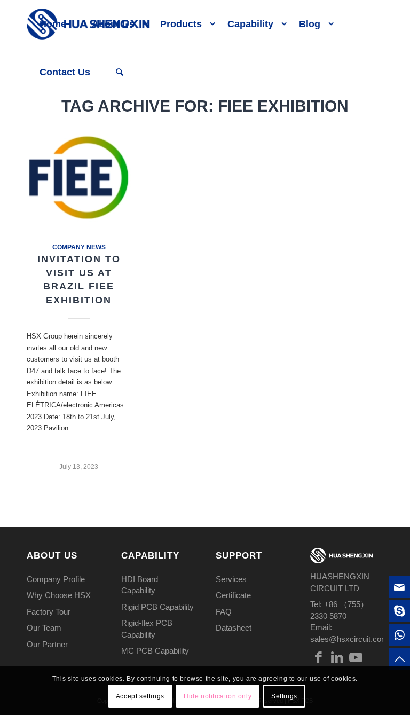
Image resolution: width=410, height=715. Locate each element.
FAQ (224, 611)
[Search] (119, 72)
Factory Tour (48, 611)
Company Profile (56, 579)
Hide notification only (217, 696)
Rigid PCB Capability (157, 606)
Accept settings (140, 696)
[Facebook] (318, 657)
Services (231, 579)
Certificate (233, 595)
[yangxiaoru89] (399, 611)
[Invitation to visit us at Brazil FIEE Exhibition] (79, 177)
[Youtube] (356, 657)
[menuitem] (53, 24)
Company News (79, 246)
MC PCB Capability (155, 650)
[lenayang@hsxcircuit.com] (399, 587)
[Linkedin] (337, 657)
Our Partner (47, 644)
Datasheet (233, 627)
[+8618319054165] (399, 635)
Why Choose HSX (59, 595)
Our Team (44, 627)
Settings (284, 696)
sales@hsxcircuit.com (349, 638)
